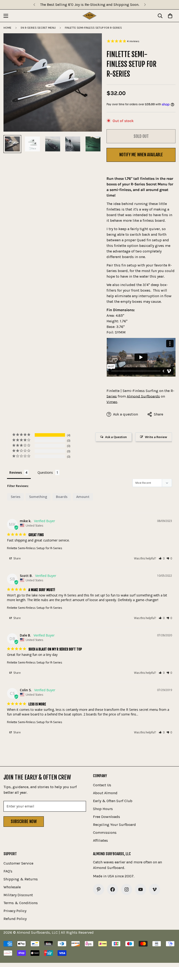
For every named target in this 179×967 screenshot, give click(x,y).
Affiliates (100, 840)
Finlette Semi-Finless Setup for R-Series (34, 548)
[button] (161, 558)
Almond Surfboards (143, 396)
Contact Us (102, 785)
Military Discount (18, 895)
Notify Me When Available (141, 154)
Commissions (105, 832)
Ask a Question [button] (116, 437)
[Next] (145, 4)
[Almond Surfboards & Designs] (89, 16)
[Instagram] (126, 889)
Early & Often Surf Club (112, 801)
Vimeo (112, 402)
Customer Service (18, 863)
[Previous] (34, 4)
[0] (170, 15)
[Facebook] (112, 889)
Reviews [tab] (15, 472)
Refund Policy (15, 918)
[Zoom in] (92, 43)
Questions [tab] (45, 472)
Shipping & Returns (20, 879)
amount (83, 496)
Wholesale (12, 887)
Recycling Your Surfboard (114, 824)
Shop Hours (103, 809)
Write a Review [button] (156, 437)
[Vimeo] (154, 889)
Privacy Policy (14, 911)
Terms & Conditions (20, 903)
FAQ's (7, 871)
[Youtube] (140, 889)
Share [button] (17, 558)
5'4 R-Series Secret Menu (38, 27)
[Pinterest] (98, 889)
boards (61, 496)
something (38, 496)
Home (7, 27)
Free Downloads (106, 816)
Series (15, 496)
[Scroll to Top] (170, 941)
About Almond (105, 793)
